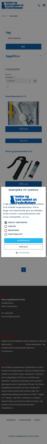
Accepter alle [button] (23, 240)
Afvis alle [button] (23, 247)
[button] (23, 252)
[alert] (23, 222)
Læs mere (25, 217)
